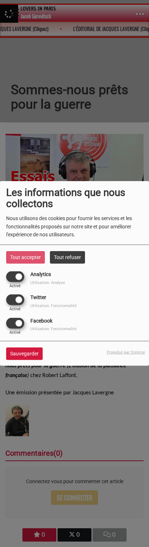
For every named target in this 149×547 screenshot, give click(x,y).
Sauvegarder (24, 353)
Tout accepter (25, 257)
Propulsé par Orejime (126, 352)
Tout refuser (67, 257)
